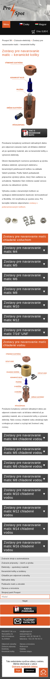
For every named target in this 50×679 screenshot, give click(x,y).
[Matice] (25, 227)
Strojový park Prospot (11, 592)
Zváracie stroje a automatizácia (15, 558)
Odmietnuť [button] (30, 670)
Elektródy (5, 649)
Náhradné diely (8, 580)
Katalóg (23, 649)
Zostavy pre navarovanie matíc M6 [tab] (22, 277)
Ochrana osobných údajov (25, 666)
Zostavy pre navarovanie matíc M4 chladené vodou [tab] (23, 437)
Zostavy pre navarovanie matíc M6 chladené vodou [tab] (23, 464)
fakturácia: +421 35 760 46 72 (31, 639)
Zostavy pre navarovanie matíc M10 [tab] (22, 304)
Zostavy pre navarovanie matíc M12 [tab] (22, 318)
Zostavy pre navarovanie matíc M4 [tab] (22, 249)
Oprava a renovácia (10, 588)
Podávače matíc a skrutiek (13, 584)
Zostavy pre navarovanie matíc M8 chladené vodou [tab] (23, 478)
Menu (6, 24)
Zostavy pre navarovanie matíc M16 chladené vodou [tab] (22, 546)
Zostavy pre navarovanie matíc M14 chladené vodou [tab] (22, 528)
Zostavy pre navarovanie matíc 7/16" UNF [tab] (22, 332)
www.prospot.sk (26, 634)
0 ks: (42, 31)
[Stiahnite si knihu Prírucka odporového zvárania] (25, 613)
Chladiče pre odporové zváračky (16, 575)
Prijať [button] (18, 670)
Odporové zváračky (9, 644)
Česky (25, 24)
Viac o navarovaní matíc (34, 133)
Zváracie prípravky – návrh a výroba (17, 563)
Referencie (24, 646)
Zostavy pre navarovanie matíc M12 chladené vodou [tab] (22, 511)
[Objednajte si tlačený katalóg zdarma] (25, 624)
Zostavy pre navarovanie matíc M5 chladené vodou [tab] (23, 451)
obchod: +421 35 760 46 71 (30, 636)
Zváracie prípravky (9, 646)
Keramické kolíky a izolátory (14, 571)
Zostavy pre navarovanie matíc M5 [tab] (22, 263)
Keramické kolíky (8, 651)
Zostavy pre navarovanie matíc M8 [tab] (22, 290)
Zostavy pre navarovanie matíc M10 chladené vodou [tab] (22, 493)
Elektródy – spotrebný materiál (15, 567)
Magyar (42, 24)
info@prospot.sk (26, 631)
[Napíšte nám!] (43, 672)
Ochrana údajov (26, 651)
